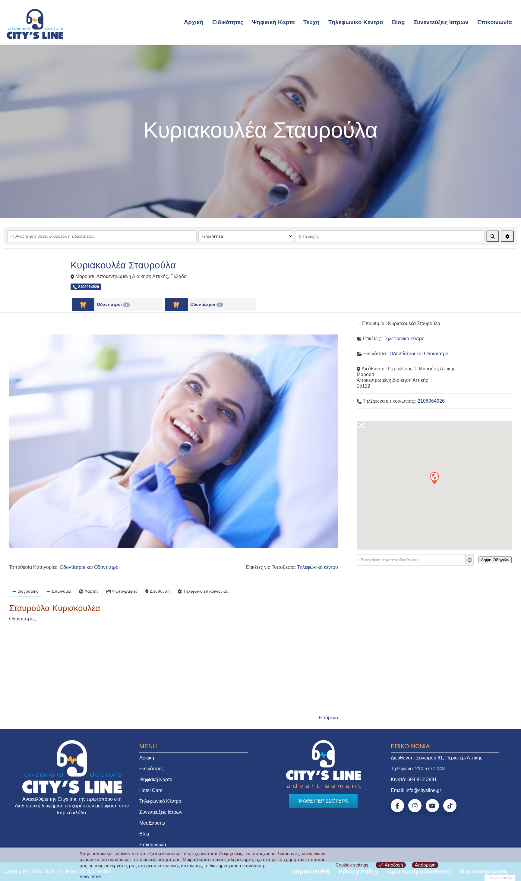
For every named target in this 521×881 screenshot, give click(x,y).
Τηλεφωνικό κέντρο (317, 567)
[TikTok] (449, 805)
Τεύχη (311, 22)
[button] (434, 477)
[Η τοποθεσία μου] (470, 560)
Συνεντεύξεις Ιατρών (441, 22)
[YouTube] (432, 805)
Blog (398, 22)
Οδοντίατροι (112, 304)
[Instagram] (415, 805)
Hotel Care (151, 790)
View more (90, 876)
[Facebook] (397, 805)
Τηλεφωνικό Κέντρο (355, 22)
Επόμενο (328, 717)
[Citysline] (35, 23)
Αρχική (194, 22)
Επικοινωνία (494, 22)
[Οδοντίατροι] (83, 304)
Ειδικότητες (227, 22)
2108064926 (431, 401)
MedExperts (152, 823)
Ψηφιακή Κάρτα (273, 22)
